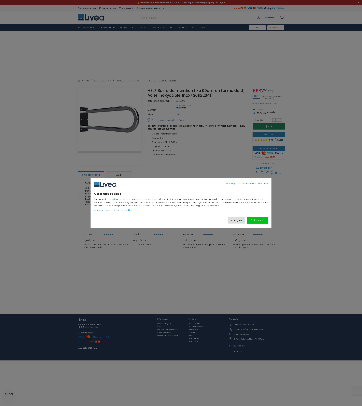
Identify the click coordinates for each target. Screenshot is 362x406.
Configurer (236, 220)
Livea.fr (112, 199)
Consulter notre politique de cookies (113, 210)
